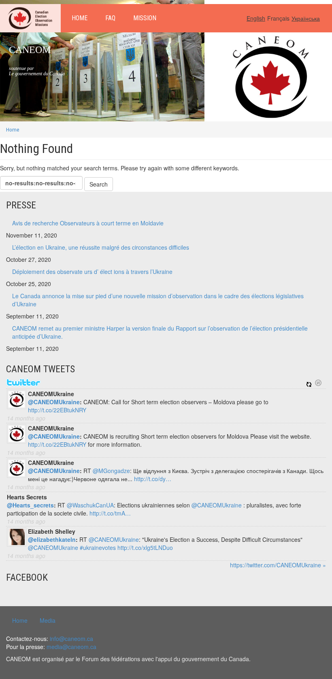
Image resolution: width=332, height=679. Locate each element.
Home (79, 18)
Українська (306, 18)
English (256, 18)
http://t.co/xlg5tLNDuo (145, 547)
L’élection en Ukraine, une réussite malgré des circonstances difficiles (100, 247)
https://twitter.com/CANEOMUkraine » (278, 565)
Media (47, 620)
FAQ (110, 18)
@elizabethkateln (52, 539)
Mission (144, 18)
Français (278, 18)
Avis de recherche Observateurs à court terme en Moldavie (88, 223)
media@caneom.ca (71, 647)
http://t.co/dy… (152, 479)
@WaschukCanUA (90, 505)
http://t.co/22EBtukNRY (57, 410)
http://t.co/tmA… (110, 513)
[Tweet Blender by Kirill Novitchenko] (318, 383)
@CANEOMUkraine (54, 402)
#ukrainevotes (98, 547)
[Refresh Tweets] (309, 383)
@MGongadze (111, 471)
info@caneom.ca (71, 638)
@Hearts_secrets (30, 505)
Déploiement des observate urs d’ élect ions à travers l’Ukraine (92, 271)
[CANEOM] (30, 18)
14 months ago (26, 418)
